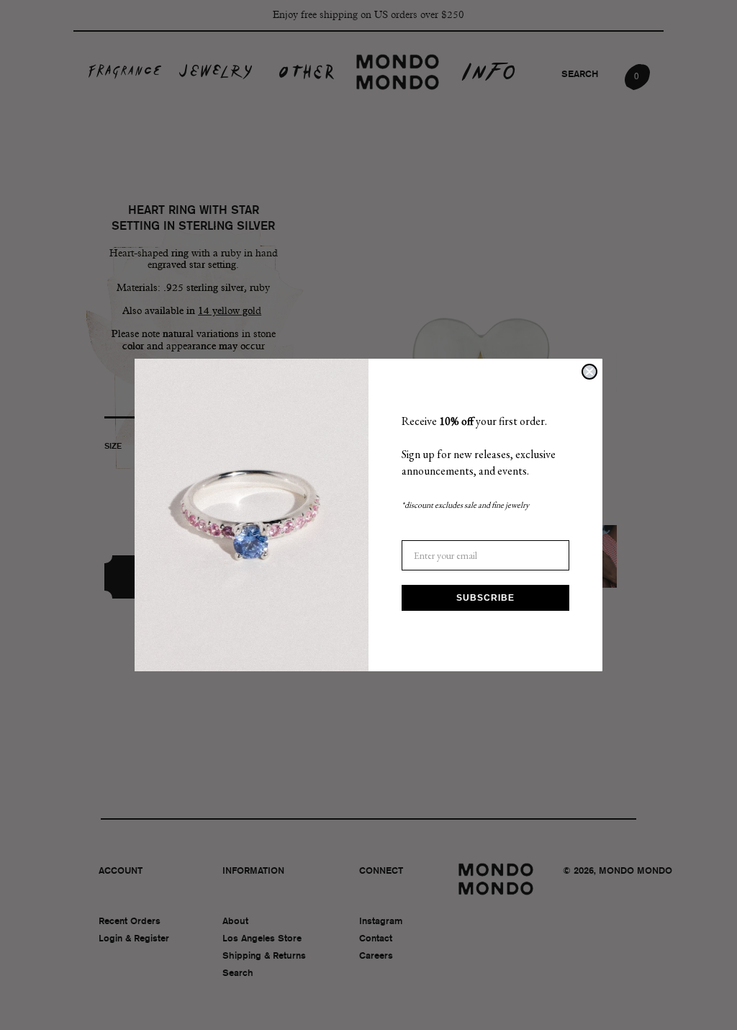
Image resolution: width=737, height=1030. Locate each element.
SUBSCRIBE (485, 598)
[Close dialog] (589, 371)
